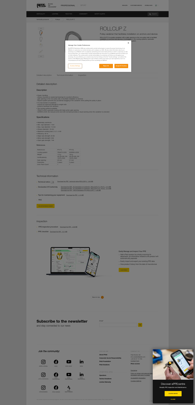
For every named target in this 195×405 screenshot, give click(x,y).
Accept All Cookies (121, 66)
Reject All (106, 66)
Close (173, 399)
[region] (98, 56)
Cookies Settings (75, 66)
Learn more (173, 393)
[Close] (128, 43)
